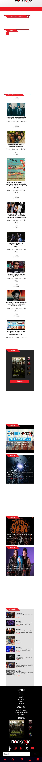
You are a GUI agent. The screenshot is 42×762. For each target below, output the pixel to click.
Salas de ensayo (21, 710)
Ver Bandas (21, 714)
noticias (20, 16)
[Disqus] (17, 64)
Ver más (18, 617)
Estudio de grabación (21, 712)
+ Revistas (19, 381)
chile (15, 16)
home (11, 16)
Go (35, 754)
